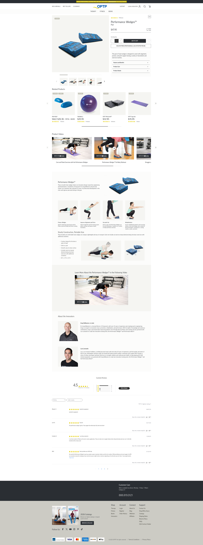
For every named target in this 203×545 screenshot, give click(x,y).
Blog (130, 521)
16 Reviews (113, 121)
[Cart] (149, 6)
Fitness (113, 521)
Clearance (76, 6)
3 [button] (104, 469)
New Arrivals (56, 6)
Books (113, 524)
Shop (113, 515)
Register (122, 521)
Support (122, 6)
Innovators (114, 526)
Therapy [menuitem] (93, 11)
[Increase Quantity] (120, 41)
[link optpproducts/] (79, 539)
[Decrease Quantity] (113, 41)
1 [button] (98, 469)
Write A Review (124, 388)
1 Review (138, 121)
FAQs (140, 531)
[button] (104, 81)
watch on (56, 156)
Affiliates (131, 526)
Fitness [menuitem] (102, 11)
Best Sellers (67, 6)
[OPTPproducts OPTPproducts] (67, 539)
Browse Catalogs (87, 533)
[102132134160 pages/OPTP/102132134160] (63, 539)
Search (144, 6)
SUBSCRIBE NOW (60, 501)
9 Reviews (62, 121)
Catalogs (141, 524)
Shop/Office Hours (144, 521)
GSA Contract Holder (145, 534)
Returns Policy (143, 529)
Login (121, 518)
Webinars (132, 524)
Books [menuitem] (111, 11)
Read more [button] (71, 457)
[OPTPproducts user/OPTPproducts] (71, 539)
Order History (123, 524)
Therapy (113, 518)
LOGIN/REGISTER (112, 1)
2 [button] (101, 469)
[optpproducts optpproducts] (75, 539)
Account (123, 515)
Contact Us (142, 518)
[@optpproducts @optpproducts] (82, 539)
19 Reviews (88, 121)
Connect (132, 515)
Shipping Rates (143, 526)
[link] (101, 6)
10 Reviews (121, 17)
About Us (132, 518)
